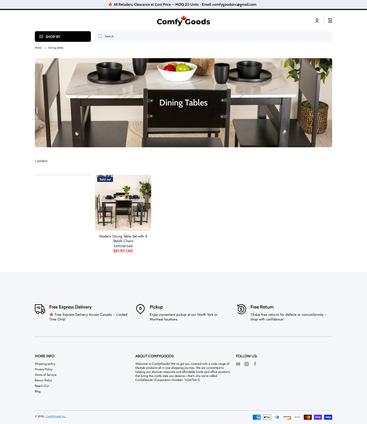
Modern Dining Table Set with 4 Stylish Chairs (123, 238)
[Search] (99, 36)
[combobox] (213, 36)
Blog (38, 391)
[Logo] (183, 20)
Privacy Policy (43, 369)
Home (38, 47)
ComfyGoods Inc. (56, 416)
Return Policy (43, 380)
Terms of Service (45, 374)
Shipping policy (45, 363)
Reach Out (42, 385)
